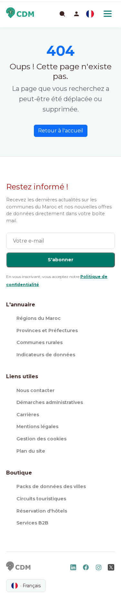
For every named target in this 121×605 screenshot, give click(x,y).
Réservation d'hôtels (41, 511)
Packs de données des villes (51, 486)
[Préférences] (90, 14)
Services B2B (32, 523)
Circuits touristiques (41, 499)
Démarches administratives (49, 402)
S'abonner (60, 260)
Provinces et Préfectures (47, 330)
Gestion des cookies (41, 439)
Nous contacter (35, 390)
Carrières (27, 415)
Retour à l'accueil (60, 131)
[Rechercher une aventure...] (62, 13)
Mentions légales (37, 426)
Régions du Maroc (38, 318)
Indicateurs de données (45, 355)
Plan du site (30, 451)
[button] (76, 13)
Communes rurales (39, 342)
